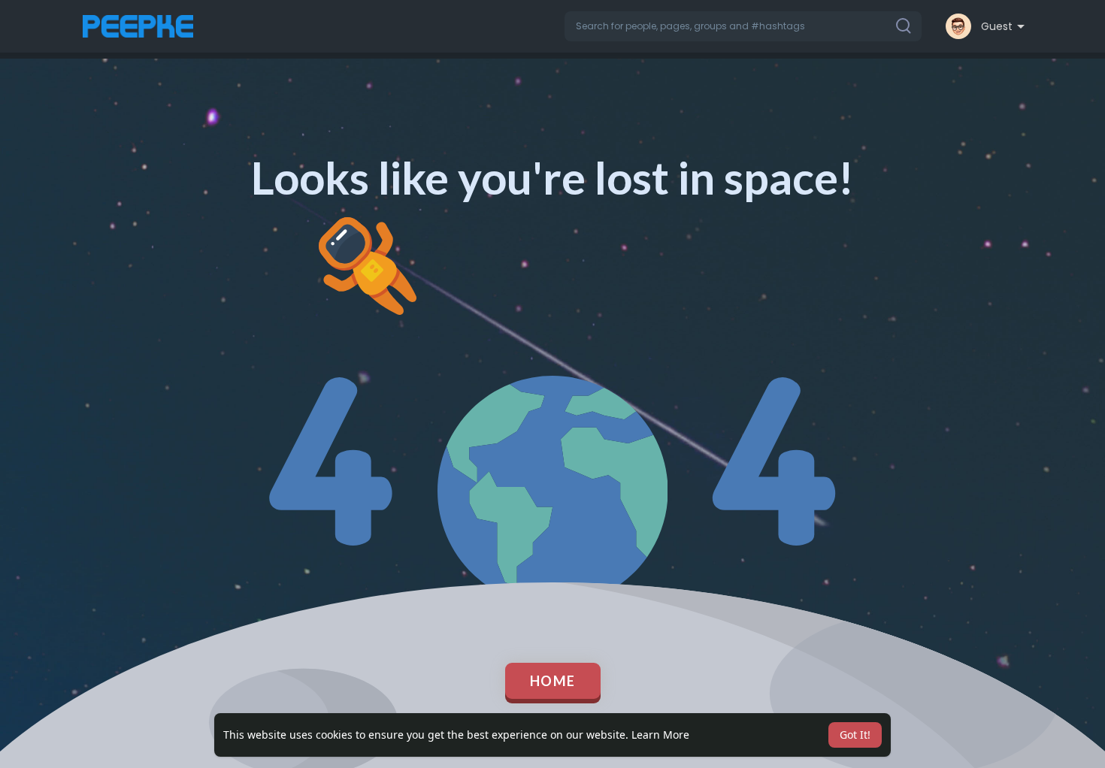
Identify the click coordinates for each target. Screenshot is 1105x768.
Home (553, 681)
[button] (743, 26)
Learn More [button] (660, 734)
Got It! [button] (855, 734)
